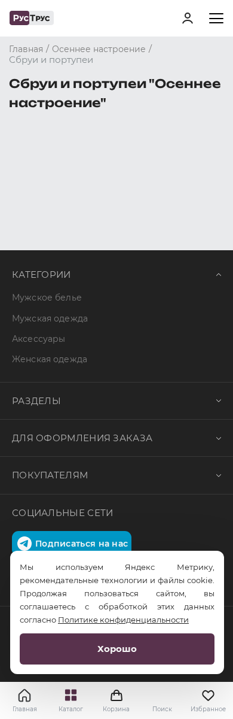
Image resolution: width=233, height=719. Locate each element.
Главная (25, 709)
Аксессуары (38, 338)
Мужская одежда (50, 318)
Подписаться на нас (81, 543)
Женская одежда (49, 359)
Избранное (208, 709)
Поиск (162, 709)
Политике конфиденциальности (123, 619)
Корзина (116, 700)
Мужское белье (47, 297)
